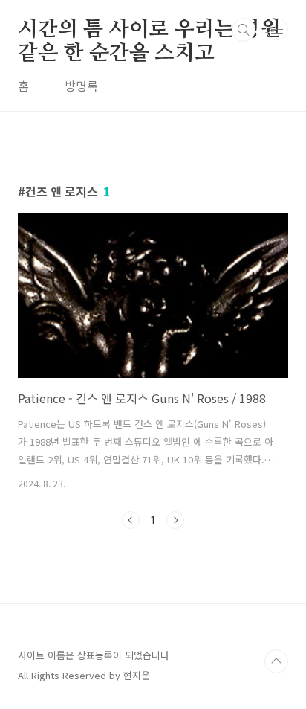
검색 (243, 30)
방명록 (81, 85)
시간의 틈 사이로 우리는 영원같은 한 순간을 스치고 (149, 30)
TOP (276, 661)
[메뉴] (277, 29)
